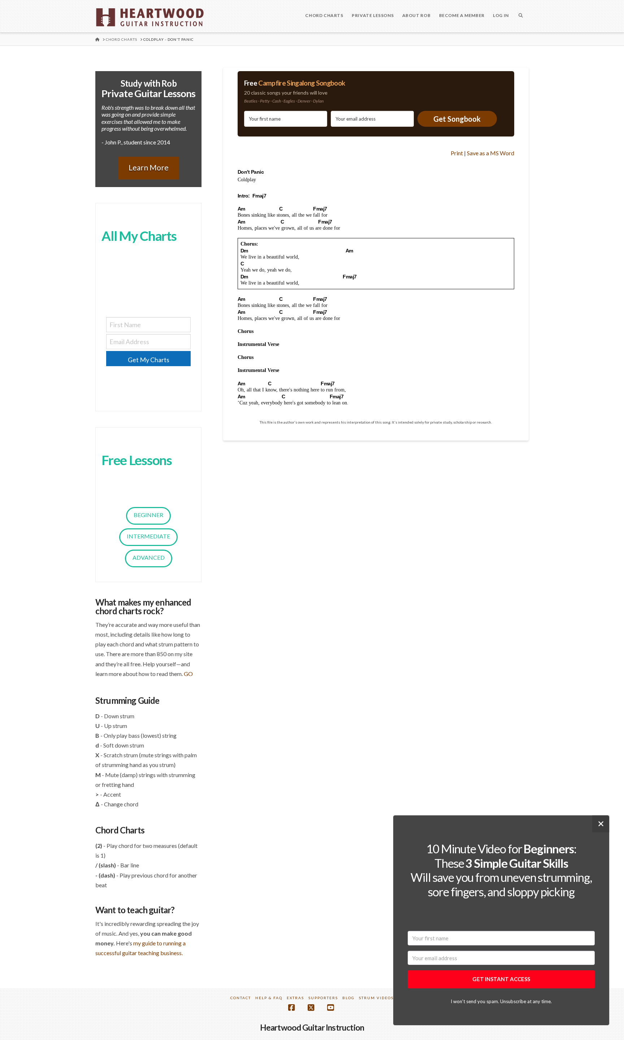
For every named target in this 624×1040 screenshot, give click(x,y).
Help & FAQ (268, 998)
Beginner (148, 514)
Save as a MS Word (490, 153)
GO (188, 673)
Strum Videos (376, 998)
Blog (348, 998)
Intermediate (148, 536)
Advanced (149, 557)
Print (457, 153)
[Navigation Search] (521, 16)
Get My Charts (148, 360)
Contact (240, 998)
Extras (295, 998)
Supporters (323, 998)
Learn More (149, 167)
